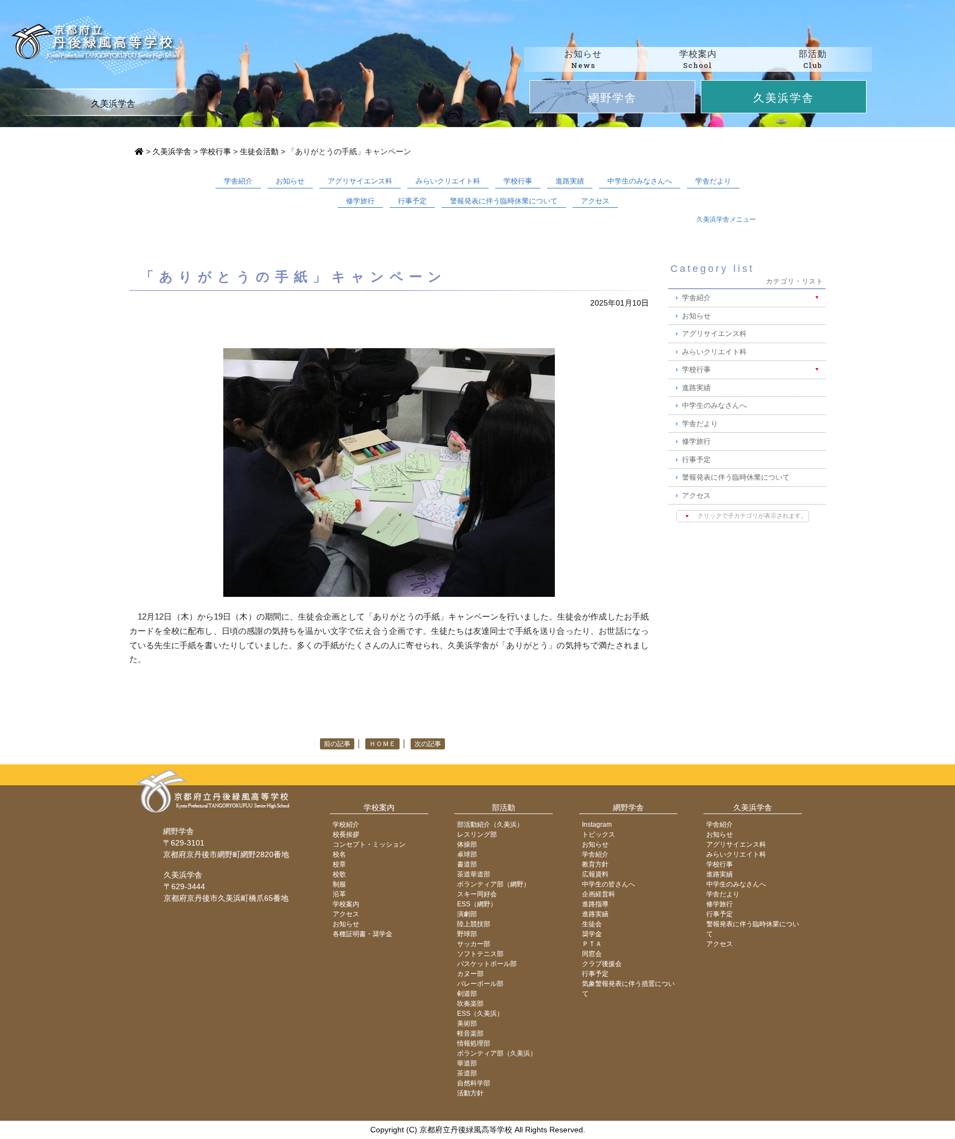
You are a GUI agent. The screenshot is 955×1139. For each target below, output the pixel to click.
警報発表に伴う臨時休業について (504, 201)
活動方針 (470, 1093)
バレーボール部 (480, 984)
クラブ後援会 (602, 964)
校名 (339, 854)
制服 (339, 884)
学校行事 (215, 151)
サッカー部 (473, 944)
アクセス (595, 201)
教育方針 (595, 864)
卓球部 (467, 854)
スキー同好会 (477, 894)
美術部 (467, 1023)
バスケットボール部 (487, 964)
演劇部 (467, 914)
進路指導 (595, 904)
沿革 (339, 894)
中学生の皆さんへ (608, 884)
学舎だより (713, 181)
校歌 (339, 874)
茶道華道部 (473, 874)
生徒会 (592, 924)
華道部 (467, 1063)
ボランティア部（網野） (493, 884)
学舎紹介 (238, 181)
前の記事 (337, 744)
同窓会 (592, 954)
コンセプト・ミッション (369, 844)
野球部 (467, 934)
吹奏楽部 (470, 1003)
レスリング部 (477, 834)
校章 (339, 864)
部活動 (503, 807)
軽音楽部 (470, 1033)
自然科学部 (473, 1083)
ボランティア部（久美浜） (497, 1053)
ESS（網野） (477, 904)
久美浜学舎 (783, 97)
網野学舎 (612, 97)
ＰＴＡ (592, 944)
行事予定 (412, 201)
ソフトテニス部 (480, 954)
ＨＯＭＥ (382, 744)
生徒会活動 (259, 151)
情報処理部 (473, 1043)
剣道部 (467, 994)
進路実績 (569, 181)
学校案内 (379, 807)
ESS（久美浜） (480, 1013)
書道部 (467, 864)
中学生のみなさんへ (639, 181)
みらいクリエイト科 (448, 181)
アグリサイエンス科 (360, 181)
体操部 (467, 844)
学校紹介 (346, 824)
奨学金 (592, 934)
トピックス (598, 834)
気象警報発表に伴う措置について (628, 989)
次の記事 (427, 744)
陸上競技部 (473, 924)
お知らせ (290, 181)
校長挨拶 (346, 834)
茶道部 (467, 1073)
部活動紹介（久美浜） (490, 824)
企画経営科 (598, 894)
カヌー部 (470, 974)
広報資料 (595, 874)
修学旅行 (360, 201)
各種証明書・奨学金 (362, 934)
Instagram (597, 824)
